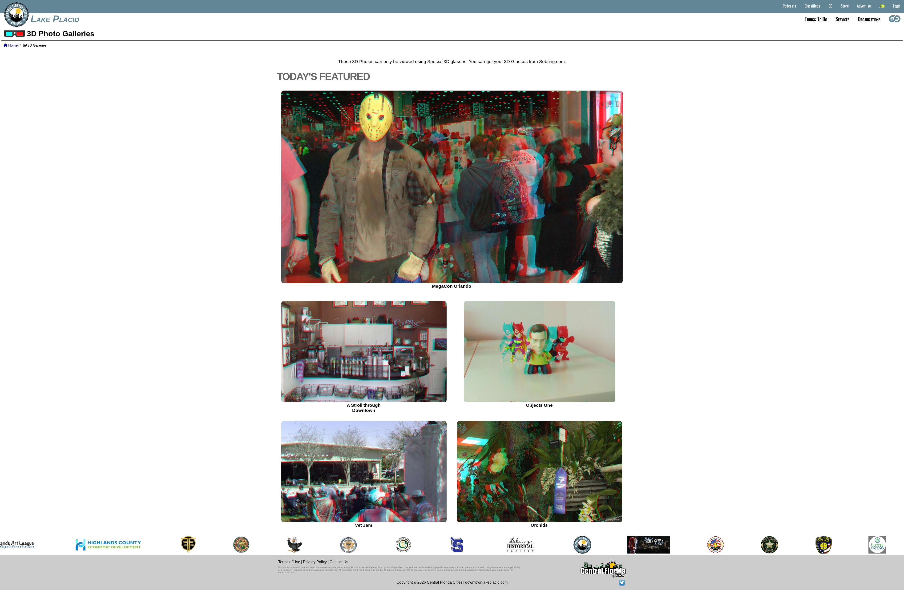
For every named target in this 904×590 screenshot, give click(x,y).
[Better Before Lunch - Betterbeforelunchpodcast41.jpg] (593, 545)
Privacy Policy (315, 562)
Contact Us (339, 562)
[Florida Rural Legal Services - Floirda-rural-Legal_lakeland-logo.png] (347, 545)
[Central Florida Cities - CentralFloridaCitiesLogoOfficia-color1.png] (527, 545)
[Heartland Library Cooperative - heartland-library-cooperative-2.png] (876, 545)
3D (830, 6)
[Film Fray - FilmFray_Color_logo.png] (133, 545)
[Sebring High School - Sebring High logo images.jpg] (402, 545)
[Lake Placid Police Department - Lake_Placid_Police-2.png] (768, 545)
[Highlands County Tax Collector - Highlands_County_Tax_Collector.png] (186, 545)
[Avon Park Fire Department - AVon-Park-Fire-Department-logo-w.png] (660, 545)
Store (845, 6)
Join (882, 6)
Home (12, 45)
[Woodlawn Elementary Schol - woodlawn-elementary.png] (239, 545)
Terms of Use (289, 562)
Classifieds (812, 6)
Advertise (864, 6)
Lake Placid (55, 19)
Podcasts (789, 6)
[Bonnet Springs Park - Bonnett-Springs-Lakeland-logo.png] (822, 545)
